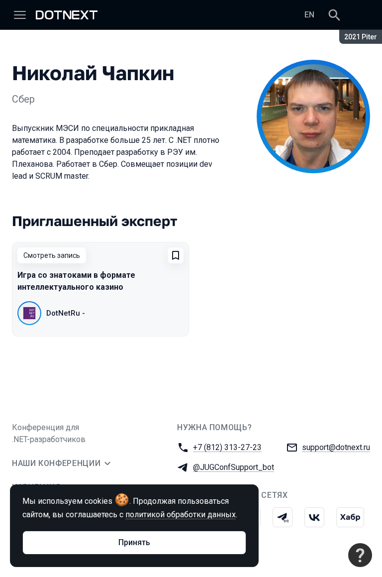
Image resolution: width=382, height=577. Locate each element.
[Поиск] (334, 15)
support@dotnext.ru (336, 447)
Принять (134, 542)
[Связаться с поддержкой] (360, 555)
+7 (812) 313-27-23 (227, 447)
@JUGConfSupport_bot (233, 467)
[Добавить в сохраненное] (176, 255)
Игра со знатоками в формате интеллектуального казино (76, 281)
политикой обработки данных (180, 514)
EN (309, 14)
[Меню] (20, 15)
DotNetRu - (65, 313)
